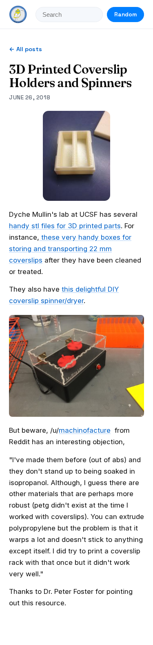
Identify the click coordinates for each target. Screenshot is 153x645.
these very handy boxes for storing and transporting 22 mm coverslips (70, 248)
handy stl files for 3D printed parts (65, 226)
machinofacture (85, 430)
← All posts (25, 49)
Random (125, 14)
